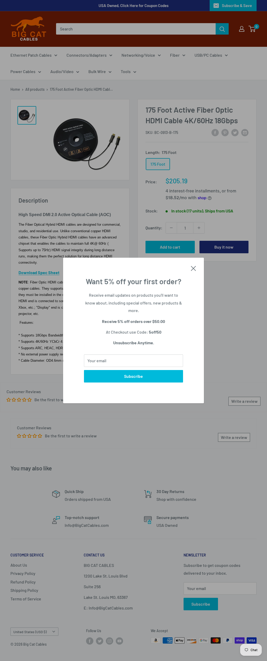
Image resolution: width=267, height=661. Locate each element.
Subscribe (133, 376)
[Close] (193, 268)
